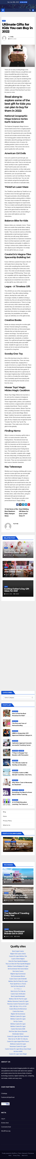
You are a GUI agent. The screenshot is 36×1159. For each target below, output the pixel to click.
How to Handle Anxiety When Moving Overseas (16, 896)
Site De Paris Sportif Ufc (18, 986)
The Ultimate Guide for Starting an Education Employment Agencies (19, 765)
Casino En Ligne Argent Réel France (18, 1041)
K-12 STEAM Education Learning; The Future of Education (20, 804)
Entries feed (5, 1123)
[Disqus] (18, 624)
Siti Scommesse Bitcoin (18, 976)
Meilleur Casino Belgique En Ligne (18, 966)
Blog (4, 812)
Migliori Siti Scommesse (18, 1014)
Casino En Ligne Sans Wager (18, 1054)
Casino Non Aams (18, 1011)
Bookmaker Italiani (18, 1034)
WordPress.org (5, 1131)
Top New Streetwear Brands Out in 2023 (14, 932)
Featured (21, 750)
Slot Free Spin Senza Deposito (18, 1031)
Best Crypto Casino (18, 951)
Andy (11, 36)
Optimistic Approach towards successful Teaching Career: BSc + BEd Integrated (21, 745)
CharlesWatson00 (20, 555)
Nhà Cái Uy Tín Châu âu (18, 991)
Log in (3, 1118)
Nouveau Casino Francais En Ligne (18, 1004)
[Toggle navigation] (17, 10)
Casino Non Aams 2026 (18, 1029)
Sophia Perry (20, 882)
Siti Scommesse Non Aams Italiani (18, 968)
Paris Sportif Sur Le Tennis (18, 984)
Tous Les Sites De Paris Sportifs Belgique (18, 963)
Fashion (6, 929)
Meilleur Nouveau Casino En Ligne (18, 1001)
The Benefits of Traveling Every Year (16, 914)
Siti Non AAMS (18, 1051)
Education (15, 711)
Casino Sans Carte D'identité (18, 979)
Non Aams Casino (18, 971)
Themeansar (31, 1153)
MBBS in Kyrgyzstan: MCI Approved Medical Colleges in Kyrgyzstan (22, 735)
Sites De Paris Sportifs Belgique (18, 961)
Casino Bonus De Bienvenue (18, 1009)
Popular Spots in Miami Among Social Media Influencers (15, 879)
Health (6, 892)
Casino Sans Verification (18, 994)
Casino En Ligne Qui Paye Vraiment (18, 1036)
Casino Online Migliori (18, 958)
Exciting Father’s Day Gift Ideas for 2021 (16, 590)
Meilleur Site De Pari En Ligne (18, 999)
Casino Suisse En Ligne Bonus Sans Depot (18, 1049)
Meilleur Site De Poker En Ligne (18, 981)
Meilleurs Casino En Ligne (18, 1044)
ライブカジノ (18, 989)
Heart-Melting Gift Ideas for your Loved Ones (17, 570)
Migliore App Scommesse (18, 973)
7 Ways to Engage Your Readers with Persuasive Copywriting (20, 755)
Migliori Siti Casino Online (18, 953)
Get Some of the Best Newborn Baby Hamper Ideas (15, 552)
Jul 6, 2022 (9, 849)
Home (5, 816)
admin (17, 574)
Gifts (4, 20)
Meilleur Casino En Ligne (18, 1016)
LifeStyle (7, 874)
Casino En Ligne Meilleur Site (18, 956)
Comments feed (6, 1127)
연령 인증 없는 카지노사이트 (18, 1006)
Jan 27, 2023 (9, 882)
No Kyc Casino (18, 1021)
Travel (6, 911)
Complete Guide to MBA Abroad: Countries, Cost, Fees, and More (22, 775)
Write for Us (6, 825)
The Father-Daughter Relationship (15, 845)
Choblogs (4, 1093)
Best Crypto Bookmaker (18, 996)
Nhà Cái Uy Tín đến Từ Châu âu (18, 1039)
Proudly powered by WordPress (9, 1153)
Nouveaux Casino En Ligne (18, 1046)
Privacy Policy (7, 820)
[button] (30, 10)
